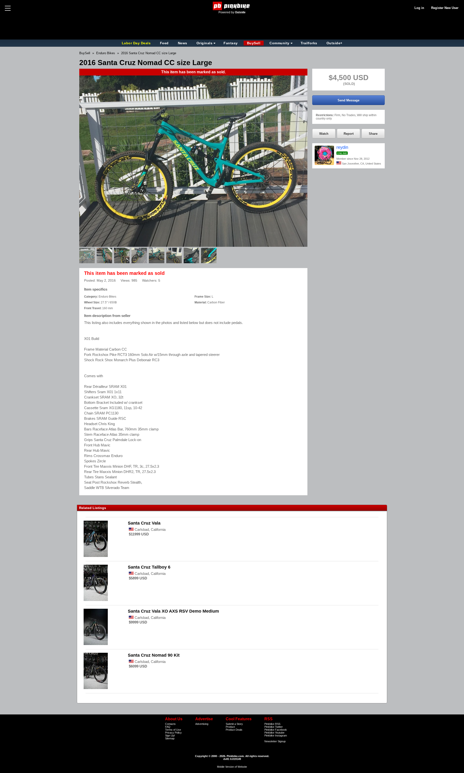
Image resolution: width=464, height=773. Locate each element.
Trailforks (309, 43)
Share (373, 133)
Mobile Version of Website (232, 766)
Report (349, 133)
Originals (204, 43)
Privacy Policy (173, 732)
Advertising (201, 723)
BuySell (254, 43)
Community (279, 43)
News (182, 43)
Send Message (348, 100)
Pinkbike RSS (272, 723)
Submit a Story (234, 723)
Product (230, 726)
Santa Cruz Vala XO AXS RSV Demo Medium (173, 611)
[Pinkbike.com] (232, 6)
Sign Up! (170, 735)
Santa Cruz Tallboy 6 (149, 567)
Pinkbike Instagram (275, 735)
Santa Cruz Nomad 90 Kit (154, 655)
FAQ (167, 726)
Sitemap (169, 738)
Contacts (170, 723)
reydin (342, 147)
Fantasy (231, 43)
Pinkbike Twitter (273, 726)
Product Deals (234, 729)
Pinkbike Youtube (274, 732)
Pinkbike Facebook (275, 729)
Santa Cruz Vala (144, 523)
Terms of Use (173, 729)
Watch (323, 133)
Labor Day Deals (137, 43)
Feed (164, 43)
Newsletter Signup (275, 741)
